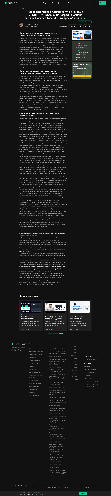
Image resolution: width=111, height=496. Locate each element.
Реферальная (60, 3)
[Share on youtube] (21, 350)
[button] (85, 21)
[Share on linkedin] (15, 350)
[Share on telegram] (18, 350)
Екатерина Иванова (31, 24)
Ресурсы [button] (45, 3)
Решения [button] (37, 3)
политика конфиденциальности (54, 486)
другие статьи (74, 314)
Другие (86, 388)
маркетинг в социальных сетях (30, 314)
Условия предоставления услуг (39, 486)
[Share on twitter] (12, 350)
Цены (53, 3)
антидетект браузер (51, 314)
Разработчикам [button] (72, 3)
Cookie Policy (38, 494)
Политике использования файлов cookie (73, 486)
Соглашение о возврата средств (91, 486)
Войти (95, 3)
